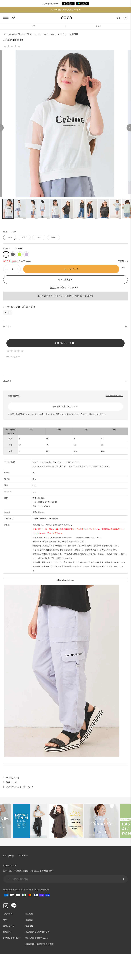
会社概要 (29, 920)
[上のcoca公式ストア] (13, 907)
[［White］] (6, 254)
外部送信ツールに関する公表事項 (39, 944)
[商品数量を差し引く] (17, 269)
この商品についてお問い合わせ (19, 787)
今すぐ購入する (65, 279)
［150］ (53, 237)
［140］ (39, 237)
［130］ (24, 237)
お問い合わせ (8, 926)
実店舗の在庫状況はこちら (65, 406)
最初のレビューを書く (65, 343)
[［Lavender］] (26, 254)
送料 (52, 287)
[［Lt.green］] (19, 254)
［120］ (10, 237)
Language (9, 855)
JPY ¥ (22, 855)
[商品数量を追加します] (6, 269)
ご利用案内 (7, 914)
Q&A (5, 920)
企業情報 (29, 914)
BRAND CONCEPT (12, 938)
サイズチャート (13, 778)
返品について (12, 782)
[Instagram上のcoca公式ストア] (5, 907)
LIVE (33, 26)
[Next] (129, 127)
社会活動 (29, 926)
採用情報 (7, 932)
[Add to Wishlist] (123, 269)
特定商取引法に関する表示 (36, 938)
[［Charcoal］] (13, 254)
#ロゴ (8, 312)
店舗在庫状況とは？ (114, 395)
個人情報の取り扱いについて (37, 932)
